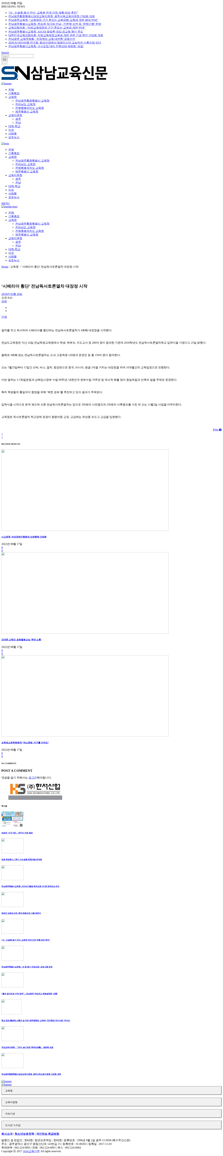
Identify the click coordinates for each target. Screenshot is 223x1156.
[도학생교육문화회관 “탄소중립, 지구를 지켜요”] (85, 735)
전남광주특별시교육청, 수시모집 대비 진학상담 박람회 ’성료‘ (46, 46)
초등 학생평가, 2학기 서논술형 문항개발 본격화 (21, 859)
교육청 (9, 1090)
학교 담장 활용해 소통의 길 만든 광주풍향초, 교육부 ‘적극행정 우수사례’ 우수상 (35, 1020)
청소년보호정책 (24, 1133)
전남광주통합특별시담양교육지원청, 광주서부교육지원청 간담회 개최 (51, 16)
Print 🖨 (217, 429)
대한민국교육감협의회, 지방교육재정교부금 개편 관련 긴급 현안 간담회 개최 (55, 35)
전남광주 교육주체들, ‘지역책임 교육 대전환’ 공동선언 (41, 38)
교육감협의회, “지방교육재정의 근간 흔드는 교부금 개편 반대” (46, 27)
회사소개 (7, 1133)
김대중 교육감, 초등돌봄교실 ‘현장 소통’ (21, 639)
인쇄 (4, 316)
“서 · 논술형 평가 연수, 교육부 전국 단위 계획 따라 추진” (43, 12)
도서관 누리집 (13, 1125)
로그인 (4, 63)
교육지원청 (11, 1102)
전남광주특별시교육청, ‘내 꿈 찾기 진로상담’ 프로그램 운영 (26, 967)
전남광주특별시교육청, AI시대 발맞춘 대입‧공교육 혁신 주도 (45, 31)
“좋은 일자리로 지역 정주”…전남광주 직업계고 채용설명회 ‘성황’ (29, 994)
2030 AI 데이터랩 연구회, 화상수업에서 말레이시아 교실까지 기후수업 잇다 (54, 42)
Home (4, 266)
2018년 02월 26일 (11, 294)
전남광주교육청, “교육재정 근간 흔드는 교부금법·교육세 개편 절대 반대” (53, 19)
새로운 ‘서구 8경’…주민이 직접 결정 (17, 833)
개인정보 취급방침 (47, 1133)
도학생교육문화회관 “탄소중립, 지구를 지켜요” (25, 742)
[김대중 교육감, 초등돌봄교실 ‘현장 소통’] (85, 632)
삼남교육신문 (31, 1151)
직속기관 (10, 1113)
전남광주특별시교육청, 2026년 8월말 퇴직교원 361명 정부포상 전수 (30, 886)
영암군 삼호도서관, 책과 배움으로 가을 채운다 (21, 913)
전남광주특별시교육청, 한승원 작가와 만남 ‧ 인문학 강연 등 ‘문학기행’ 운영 (54, 23)
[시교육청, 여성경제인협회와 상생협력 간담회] (85, 529)
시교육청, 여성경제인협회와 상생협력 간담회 (24, 536)
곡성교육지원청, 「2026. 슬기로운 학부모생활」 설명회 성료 (27, 1047)
